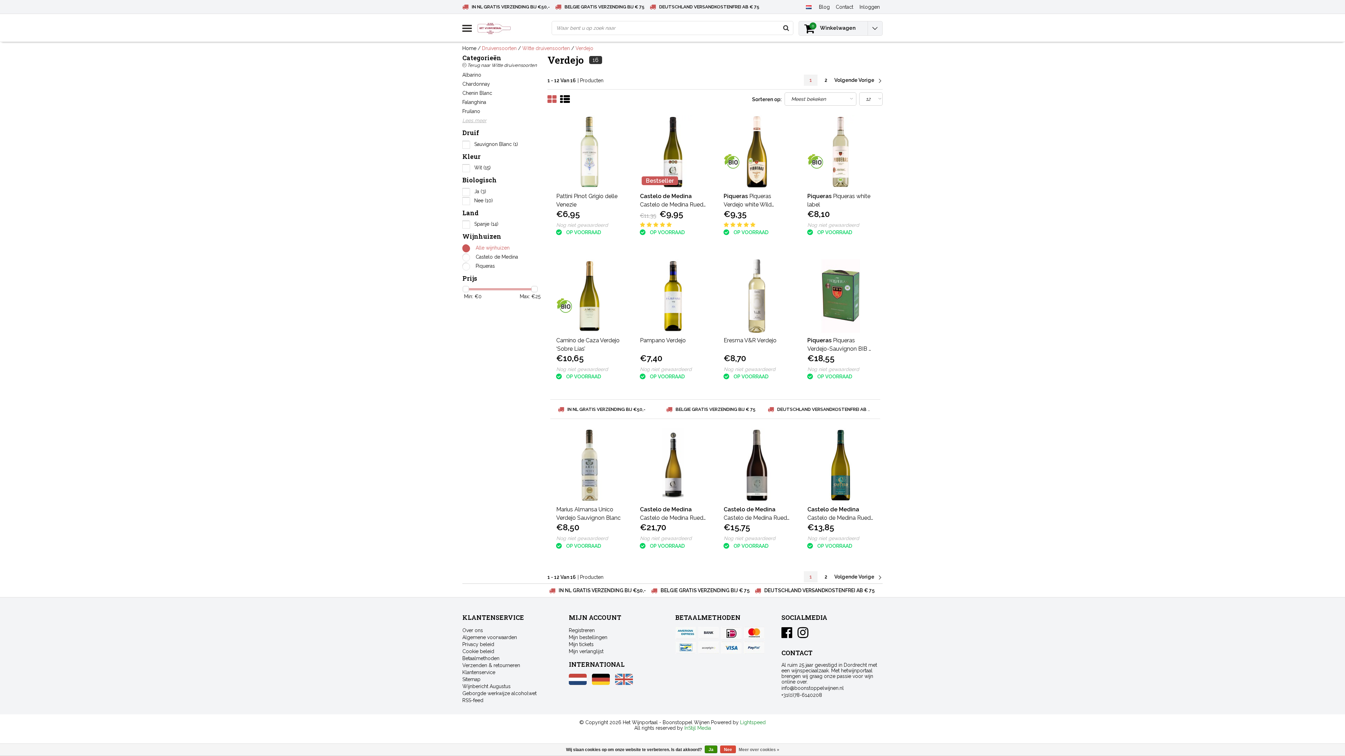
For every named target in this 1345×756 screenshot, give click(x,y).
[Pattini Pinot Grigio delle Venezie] (589, 152)
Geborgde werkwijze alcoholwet (499, 693)
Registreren (582, 630)
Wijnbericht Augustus (486, 686)
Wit (482, 167)
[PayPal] (708, 647)
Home (469, 48)
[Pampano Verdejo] (673, 296)
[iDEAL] (731, 633)
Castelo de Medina (497, 257)
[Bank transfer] (708, 633)
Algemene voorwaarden (489, 637)
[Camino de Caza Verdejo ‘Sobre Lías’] (589, 296)
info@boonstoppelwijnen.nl (812, 688)
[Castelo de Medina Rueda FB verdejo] (757, 465)
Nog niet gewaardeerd (582, 225)
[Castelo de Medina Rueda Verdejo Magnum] (673, 465)
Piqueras (485, 266)
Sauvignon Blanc (496, 144)
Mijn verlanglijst (586, 651)
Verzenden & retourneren (491, 665)
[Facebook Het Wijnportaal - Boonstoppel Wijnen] (786, 635)
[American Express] (685, 633)
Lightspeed (753, 722)
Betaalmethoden (480, 658)
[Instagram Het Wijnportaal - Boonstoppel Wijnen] (803, 635)
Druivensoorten (499, 48)
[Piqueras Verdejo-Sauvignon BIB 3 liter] (840, 296)
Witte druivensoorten (546, 48)
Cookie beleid (478, 651)
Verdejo (584, 48)
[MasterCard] (754, 633)
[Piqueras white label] (840, 152)
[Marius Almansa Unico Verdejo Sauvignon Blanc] (589, 465)
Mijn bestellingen (588, 637)
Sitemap (471, 679)
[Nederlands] (808, 6)
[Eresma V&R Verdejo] (757, 296)
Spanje (486, 224)
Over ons (472, 630)
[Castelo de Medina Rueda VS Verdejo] (840, 465)
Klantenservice (478, 672)
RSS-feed (472, 700)
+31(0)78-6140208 (801, 695)
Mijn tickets (581, 644)
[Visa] (731, 647)
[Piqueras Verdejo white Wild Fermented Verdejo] (757, 152)
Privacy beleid (478, 644)
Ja (480, 191)
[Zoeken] (786, 28)
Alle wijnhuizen (493, 248)
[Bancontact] (685, 647)
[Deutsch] (601, 683)
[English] (624, 683)
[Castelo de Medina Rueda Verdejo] (673, 152)
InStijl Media (697, 728)
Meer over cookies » (759, 749)
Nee (483, 200)
